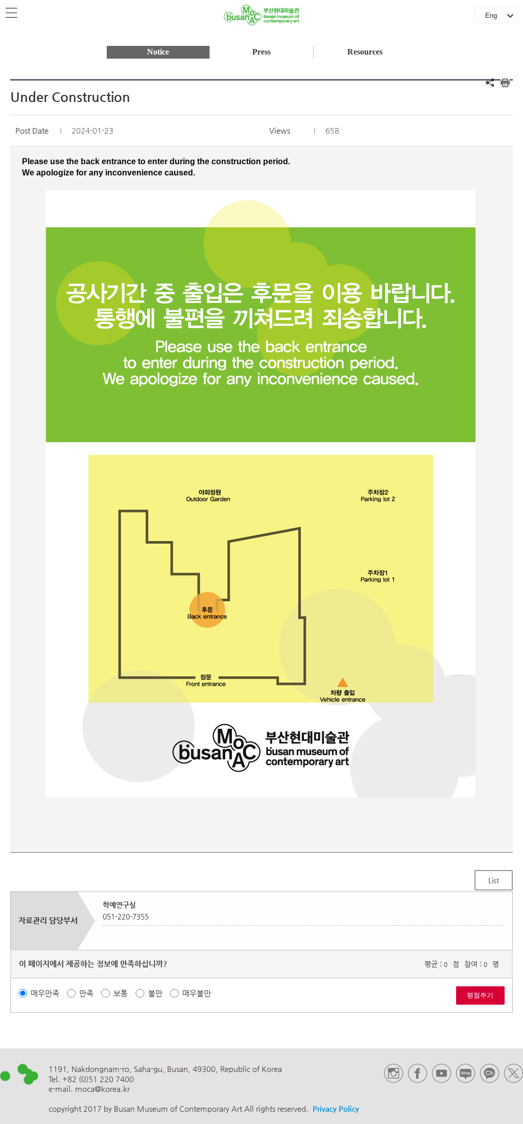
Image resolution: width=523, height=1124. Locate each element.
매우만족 (45, 993)
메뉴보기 (12, 13)
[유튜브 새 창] (441, 1080)
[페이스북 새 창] (417, 1080)
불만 (155, 993)
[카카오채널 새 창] (489, 1080)
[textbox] (262, 477)
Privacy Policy (336, 1108)
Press (261, 52)
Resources (365, 52)
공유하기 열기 (489, 82)
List (493, 880)
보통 (120, 993)
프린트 (505, 82)
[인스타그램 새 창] (393, 1080)
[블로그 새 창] (465, 1080)
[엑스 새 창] (513, 1080)
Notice (158, 52)
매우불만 (196, 993)
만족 (86, 993)
